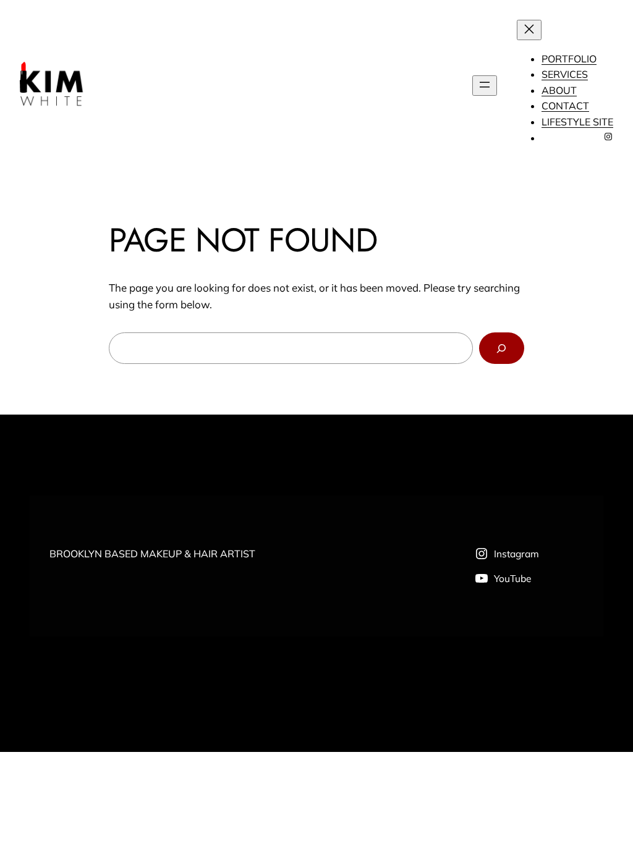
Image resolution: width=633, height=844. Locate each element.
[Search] (501, 348)
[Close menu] (529, 30)
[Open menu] (484, 85)
